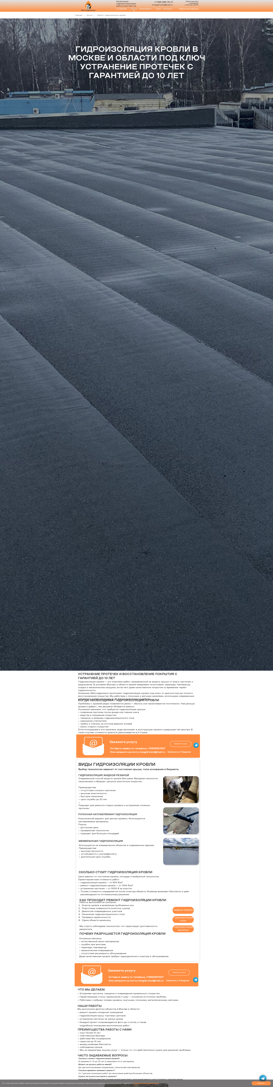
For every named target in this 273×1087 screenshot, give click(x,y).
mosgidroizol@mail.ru (162, 5)
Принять (261, 1083)
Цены (158, 9)
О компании (121, 9)
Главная (78, 15)
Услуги (89, 15)
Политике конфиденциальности (146, 1083)
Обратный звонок (189, 9)
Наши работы (145, 9)
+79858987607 (155, 977)
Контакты (167, 9)
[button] (179, 973)
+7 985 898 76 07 (163, 2)
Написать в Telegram (179, 752)
